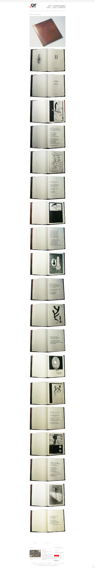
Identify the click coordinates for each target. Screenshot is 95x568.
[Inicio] (47, 6)
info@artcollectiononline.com (56, 564)
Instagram (56, 560)
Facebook (54, 560)
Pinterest (58, 560)
